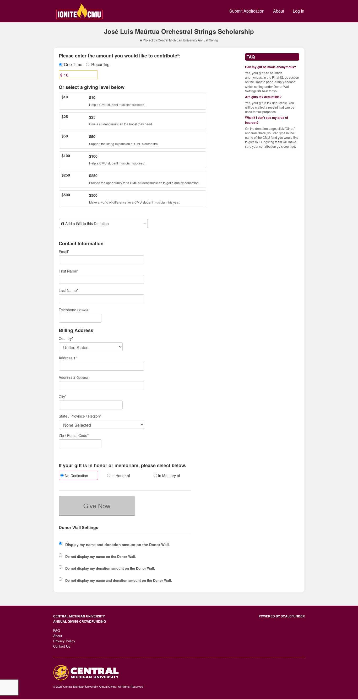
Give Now (96, 505)
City (62, 396)
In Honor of (120, 475)
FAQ (56, 630)
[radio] (78, 476)
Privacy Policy (64, 640)
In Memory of (168, 475)
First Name (68, 271)
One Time (73, 64)
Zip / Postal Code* (74, 435)
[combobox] (103, 223)
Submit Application (246, 11)
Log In (298, 11)
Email (64, 251)
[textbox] (103, 223)
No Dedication (76, 475)
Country (66, 338)
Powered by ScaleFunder (282, 616)
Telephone (67, 309)
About (278, 11)
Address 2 (67, 377)
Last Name (68, 290)
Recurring (100, 64)
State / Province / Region (80, 416)
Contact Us (61, 646)
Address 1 (68, 357)
